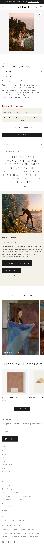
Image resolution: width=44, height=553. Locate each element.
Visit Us (5, 503)
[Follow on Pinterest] (9, 542)
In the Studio (11, 270)
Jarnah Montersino (9, 398)
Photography (32, 364)
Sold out (22, 135)
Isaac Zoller (7, 63)
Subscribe (10, 439)
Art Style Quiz (7, 458)
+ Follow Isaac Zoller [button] (10, 276)
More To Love (11, 364)
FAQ (3, 450)
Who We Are (7, 507)
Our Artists (6, 485)
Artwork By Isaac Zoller (17, 263)
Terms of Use (7, 468)
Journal (5, 482)
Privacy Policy (7, 465)
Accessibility (7, 472)
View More (22, 409)
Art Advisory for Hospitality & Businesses (17, 496)
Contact (5, 454)
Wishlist (5, 510)
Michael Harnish (33, 2)
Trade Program (7, 489)
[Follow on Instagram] (3, 542)
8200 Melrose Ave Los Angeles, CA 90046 (18, 529)
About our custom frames (10, 102)
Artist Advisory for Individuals (13, 492)
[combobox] (37, 7)
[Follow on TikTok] (14, 542)
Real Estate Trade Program (12, 500)
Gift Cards (6, 461)
